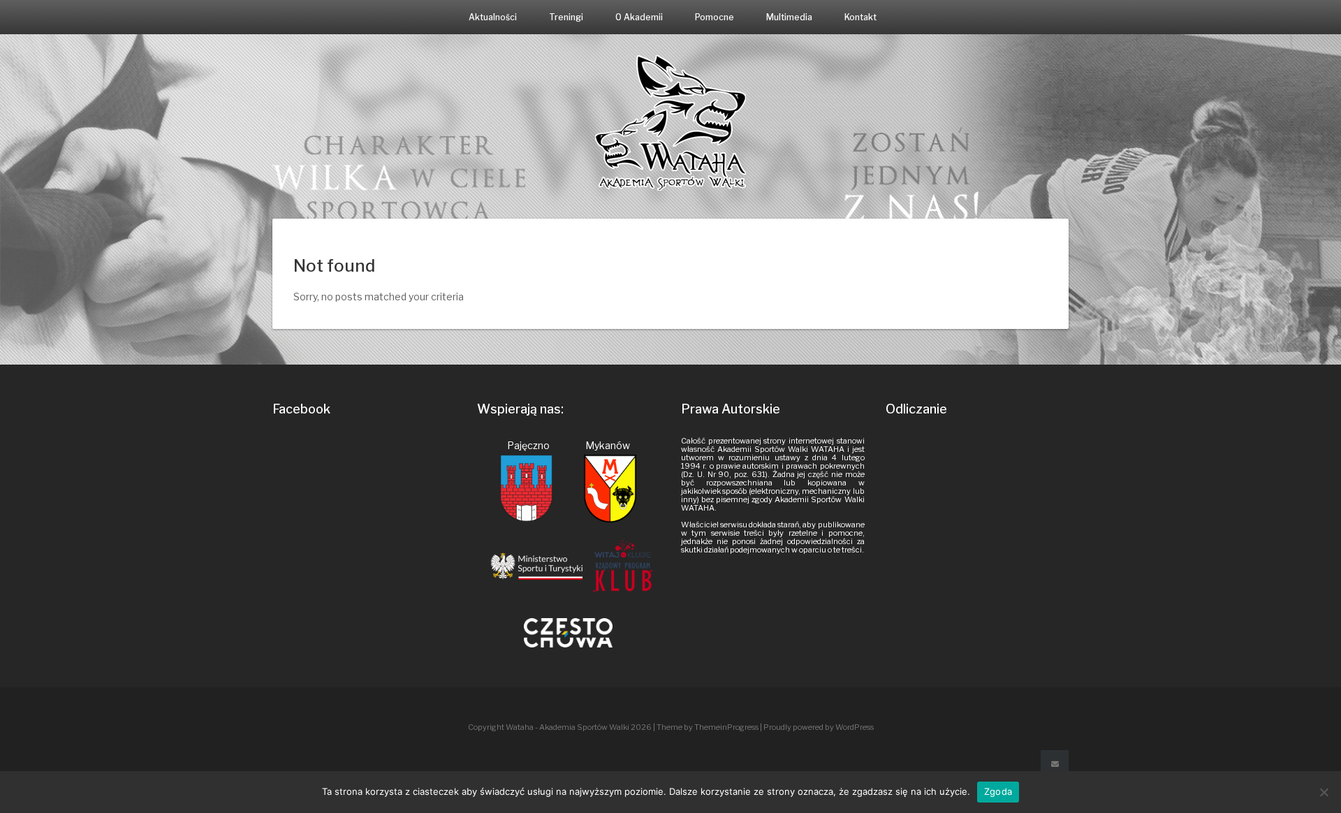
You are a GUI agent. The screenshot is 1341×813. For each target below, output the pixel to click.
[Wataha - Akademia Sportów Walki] (670, 122)
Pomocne (714, 17)
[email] (1055, 764)
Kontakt (860, 17)
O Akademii (639, 17)
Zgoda (998, 791)
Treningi (566, 17)
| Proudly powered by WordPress (817, 727)
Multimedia (789, 17)
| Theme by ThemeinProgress (706, 727)
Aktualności (493, 17)
